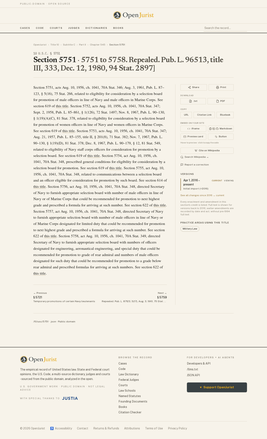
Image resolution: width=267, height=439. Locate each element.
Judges (74, 27)
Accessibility (61, 428)
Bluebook (225, 115)
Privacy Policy (177, 428)
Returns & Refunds (106, 428)
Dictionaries (96, 27)
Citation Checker (129, 412)
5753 (93, 130)
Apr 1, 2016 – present (191, 182)
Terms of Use (154, 428)
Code (40, 27)
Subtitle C (69, 44)
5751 (49, 87)
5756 (64, 186)
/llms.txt (192, 369)
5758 (74, 235)
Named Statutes (129, 396)
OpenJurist (40, 44)
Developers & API (198, 363)
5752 (86, 105)
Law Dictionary (128, 374)
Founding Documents (132, 401)
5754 (118, 155)
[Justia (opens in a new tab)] (70, 398)
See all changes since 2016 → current (202, 195)
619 (48, 105)
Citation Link (204, 115)
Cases (25, 27)
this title (62, 105)
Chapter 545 (97, 44)
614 (160, 180)
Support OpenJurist (217, 387)
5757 (49, 211)
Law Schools (127, 390)
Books (118, 27)
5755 (140, 167)
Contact (82, 428)
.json (53, 321)
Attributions (132, 428)
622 (145, 204)
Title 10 (54, 44)
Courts (56, 27)
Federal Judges (128, 379)
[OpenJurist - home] (133, 15)
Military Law (190, 228)
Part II (82, 44)
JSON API (193, 375)
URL (186, 115)
